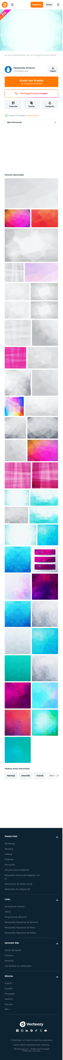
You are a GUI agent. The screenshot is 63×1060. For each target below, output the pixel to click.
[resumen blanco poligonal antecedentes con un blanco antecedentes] (18, 924)
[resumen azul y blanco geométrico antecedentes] (19, 699)
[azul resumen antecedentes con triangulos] (18, 870)
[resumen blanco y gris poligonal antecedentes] (18, 434)
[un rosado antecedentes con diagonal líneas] (42, 432)
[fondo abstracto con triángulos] (18, 897)
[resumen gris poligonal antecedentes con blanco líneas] (15, 556)
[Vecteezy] (5, 5)
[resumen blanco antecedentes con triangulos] (31, 192)
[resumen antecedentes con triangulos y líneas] (21, 309)
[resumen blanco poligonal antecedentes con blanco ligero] (31, 262)
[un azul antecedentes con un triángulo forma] (20, 736)
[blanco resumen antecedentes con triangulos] (17, 329)
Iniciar (49, 4)
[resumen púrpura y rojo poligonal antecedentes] (18, 843)
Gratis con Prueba (31, 82)
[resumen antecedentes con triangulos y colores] (20, 624)
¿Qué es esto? (33, 115)
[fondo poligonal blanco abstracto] (18, 484)
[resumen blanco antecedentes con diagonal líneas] (18, 407)
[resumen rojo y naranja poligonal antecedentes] (18, 236)
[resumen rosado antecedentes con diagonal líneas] (18, 677)
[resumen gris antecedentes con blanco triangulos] (18, 384)
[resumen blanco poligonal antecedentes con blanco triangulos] (18, 347)
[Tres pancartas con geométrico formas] (18, 788)
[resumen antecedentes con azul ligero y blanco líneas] (44, 672)
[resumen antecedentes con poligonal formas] (18, 816)
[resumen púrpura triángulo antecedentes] (18, 1033)
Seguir (53, 71)
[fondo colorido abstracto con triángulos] (17, 217)
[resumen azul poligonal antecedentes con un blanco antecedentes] (40, 761)
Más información (14, 121)
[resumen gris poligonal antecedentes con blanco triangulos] (20, 579)
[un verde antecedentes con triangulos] (18, 979)
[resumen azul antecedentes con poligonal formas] (15, 758)
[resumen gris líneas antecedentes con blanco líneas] (14, 289)
